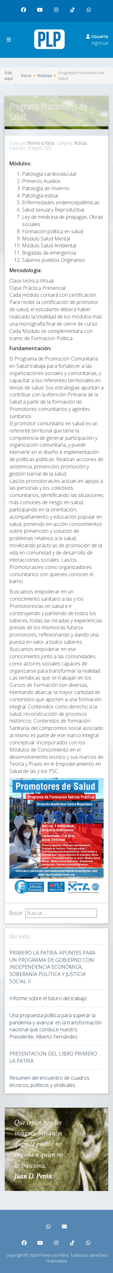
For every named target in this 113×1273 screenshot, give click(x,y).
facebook (23, 10)
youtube (40, 10)
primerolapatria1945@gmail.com (64, 1226)
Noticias (80, 143)
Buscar (15, 912)
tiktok (72, 10)
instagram (56, 10)
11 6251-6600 (48, 1226)
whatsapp (89, 10)
